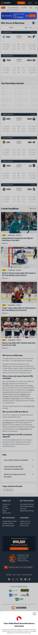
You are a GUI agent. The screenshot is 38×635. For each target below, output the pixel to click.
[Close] (34, 614)
